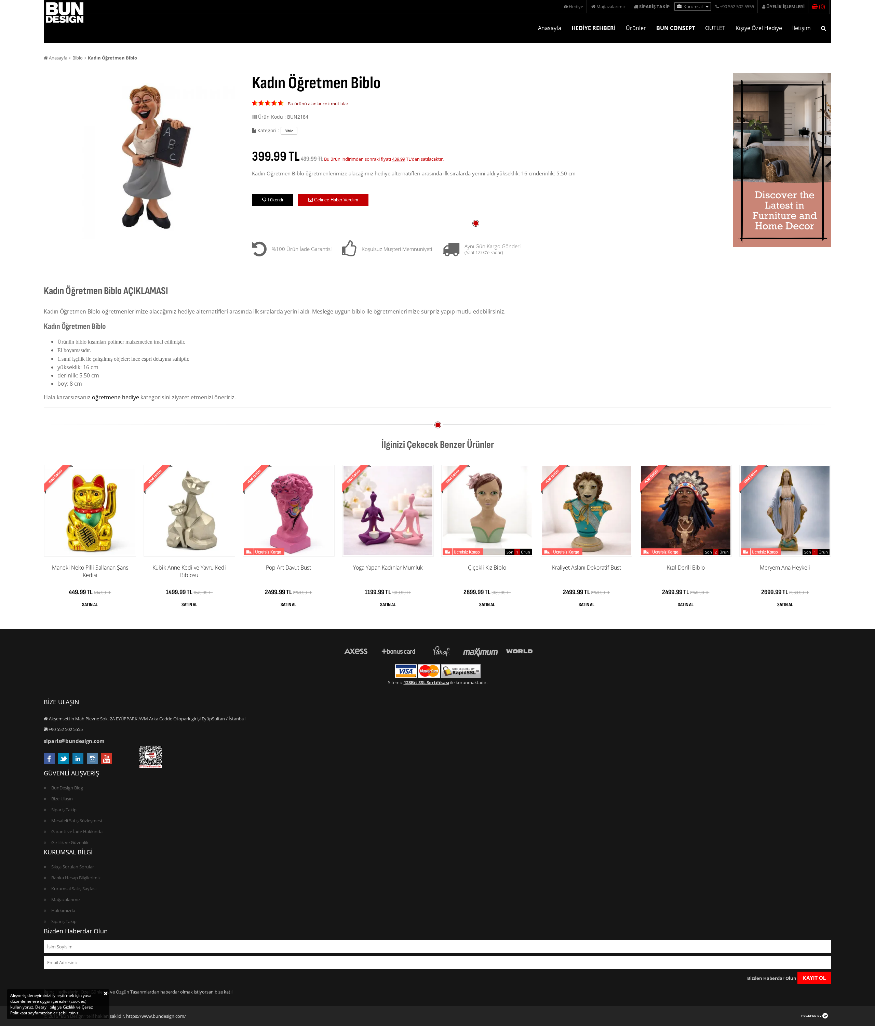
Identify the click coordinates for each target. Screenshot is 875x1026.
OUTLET (715, 28)
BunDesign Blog (67, 788)
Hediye (575, 6)
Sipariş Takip (64, 810)
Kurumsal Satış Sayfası (73, 888)
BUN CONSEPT (675, 28)
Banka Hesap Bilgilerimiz (75, 878)
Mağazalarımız (610, 6)
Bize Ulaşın (62, 799)
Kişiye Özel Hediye (759, 28)
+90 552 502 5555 (736, 6)
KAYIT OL (814, 978)
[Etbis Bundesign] (150, 766)
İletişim (801, 28)
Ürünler (636, 28)
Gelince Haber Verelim (335, 199)
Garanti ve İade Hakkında (77, 831)
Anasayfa (549, 28)
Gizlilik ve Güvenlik (70, 842)
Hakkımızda (63, 910)
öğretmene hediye (115, 397)
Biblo (77, 58)
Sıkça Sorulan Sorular (72, 867)
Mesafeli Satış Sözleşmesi (76, 820)
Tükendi (274, 199)
